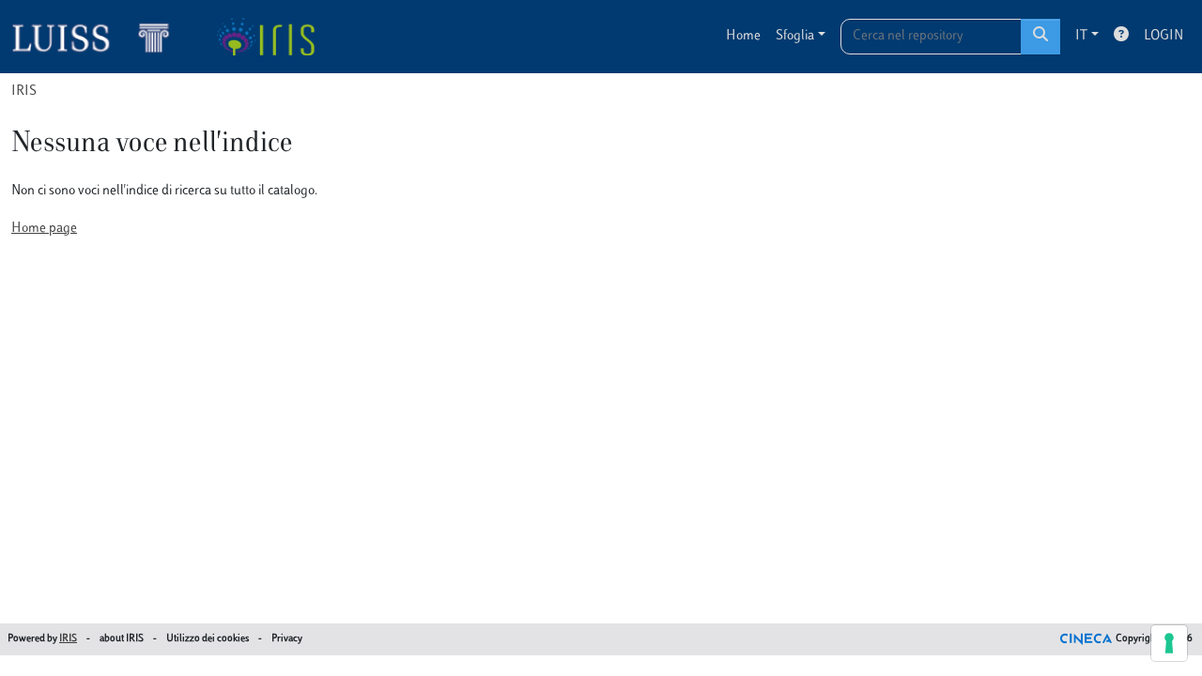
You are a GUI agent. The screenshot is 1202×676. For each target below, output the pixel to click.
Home (743, 36)
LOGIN (1163, 36)
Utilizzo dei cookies (207, 639)
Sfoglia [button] (795, 36)
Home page (44, 229)
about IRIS (122, 639)
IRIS (24, 91)
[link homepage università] (265, 36)
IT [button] (1081, 36)
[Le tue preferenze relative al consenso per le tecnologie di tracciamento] (1169, 643)
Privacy (286, 639)
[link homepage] (98, 36)
